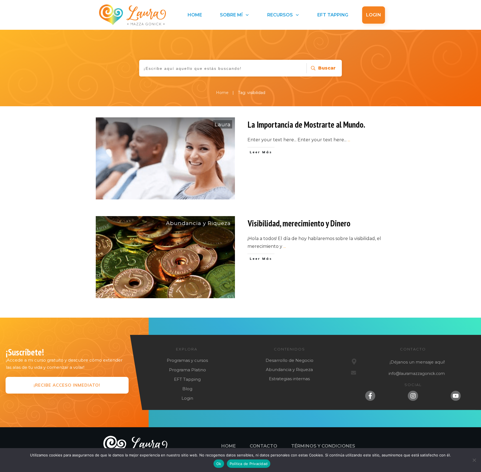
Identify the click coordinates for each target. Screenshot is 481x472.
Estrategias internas (289, 378)
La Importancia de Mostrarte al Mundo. (306, 124)
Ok (218, 463)
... (349, 139)
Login (187, 398)
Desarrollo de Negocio (289, 360)
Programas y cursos (187, 360)
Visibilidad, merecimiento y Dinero (299, 223)
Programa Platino (187, 369)
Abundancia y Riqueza (198, 223)
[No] (474, 460)
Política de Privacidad (249, 463)
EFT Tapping (187, 379)
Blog (187, 388)
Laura (223, 124)
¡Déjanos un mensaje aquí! (417, 362)
